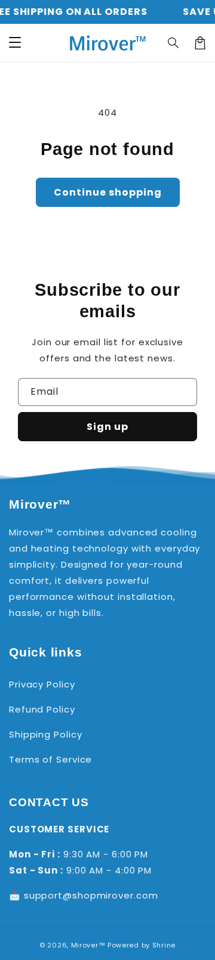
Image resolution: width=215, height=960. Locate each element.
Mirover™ (88, 945)
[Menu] (15, 43)
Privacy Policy (42, 684)
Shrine (164, 945)
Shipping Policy (45, 734)
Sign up (107, 426)
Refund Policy (42, 709)
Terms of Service (50, 759)
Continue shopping (108, 192)
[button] (174, 43)
